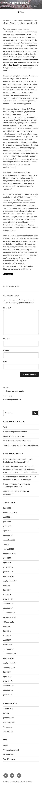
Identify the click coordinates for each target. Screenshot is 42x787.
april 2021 (7, 545)
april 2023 (7, 531)
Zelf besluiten (16, 3)
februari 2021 (8, 549)
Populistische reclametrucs (14, 436)
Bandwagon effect (21, 462)
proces (6, 713)
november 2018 (9, 617)
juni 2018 (7, 631)
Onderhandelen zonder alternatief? (17, 441)
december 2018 (9, 613)
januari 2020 (8, 572)
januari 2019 (8, 608)
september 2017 (9, 663)
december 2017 (9, 654)
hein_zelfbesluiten (28, 20)
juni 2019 (7, 590)
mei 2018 (7, 636)
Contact (6, 782)
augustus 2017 (9, 668)
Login (5, 745)
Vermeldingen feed (11, 750)
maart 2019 (7, 599)
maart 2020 (8, 567)
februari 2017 (8, 686)
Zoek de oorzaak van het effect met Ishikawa (20, 445)
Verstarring (7, 727)
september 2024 (10, 513)
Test (5, 427)
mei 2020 (7, 558)
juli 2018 (6, 627)
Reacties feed (8, 754)
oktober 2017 (8, 658)
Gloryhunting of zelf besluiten (15, 432)
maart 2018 (7, 645)
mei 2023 (7, 526)
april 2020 (7, 563)
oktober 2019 (8, 576)
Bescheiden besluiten (22, 479)
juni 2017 (7, 672)
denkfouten (8, 709)
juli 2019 (6, 586)
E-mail (6, 350)
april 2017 (7, 677)
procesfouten (13, 286)
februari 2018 (8, 649)
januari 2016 (8, 695)
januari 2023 (8, 535)
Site (5, 362)
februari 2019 (8, 604)
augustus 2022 (9, 540)
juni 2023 (7, 522)
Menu (22, 12)
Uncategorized (9, 722)
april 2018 (7, 640)
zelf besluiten (8, 731)
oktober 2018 (8, 622)
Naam (6, 339)
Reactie (7, 308)
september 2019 (10, 581)
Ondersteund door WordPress (21, 782)
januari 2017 (8, 690)
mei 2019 (7, 595)
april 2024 (7, 517)
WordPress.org (9, 759)
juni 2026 (7, 508)
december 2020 (9, 554)
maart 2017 (7, 681)
